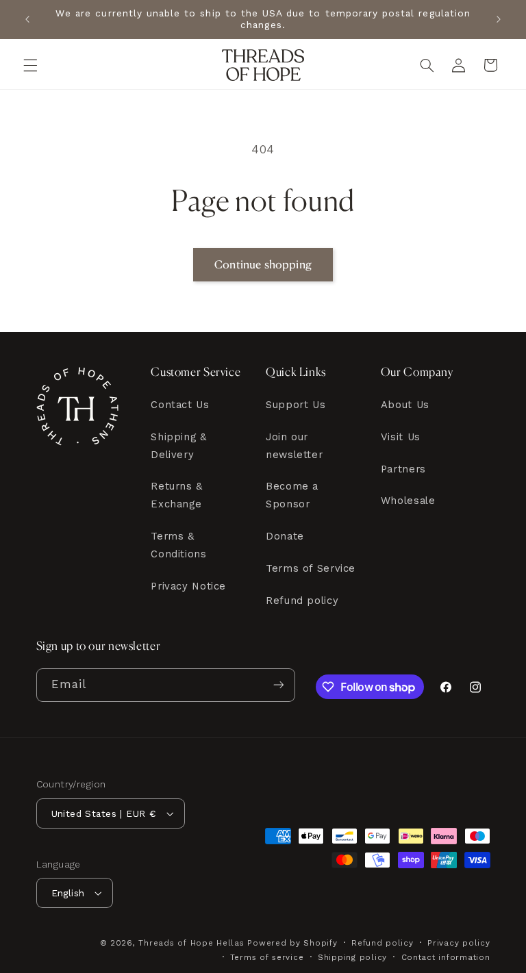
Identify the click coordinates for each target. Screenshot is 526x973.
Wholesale (408, 500)
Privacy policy (458, 943)
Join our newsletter (294, 446)
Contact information (445, 957)
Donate (285, 536)
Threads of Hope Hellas (191, 943)
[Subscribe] (278, 685)
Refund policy (302, 600)
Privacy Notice (188, 586)
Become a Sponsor (292, 495)
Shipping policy (352, 957)
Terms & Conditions (178, 545)
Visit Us (401, 437)
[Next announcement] (499, 19)
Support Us (295, 405)
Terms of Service (310, 568)
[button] (30, 65)
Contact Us (180, 405)
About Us (405, 405)
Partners (403, 469)
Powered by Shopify (292, 943)
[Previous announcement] (27, 19)
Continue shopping (263, 264)
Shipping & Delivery (178, 446)
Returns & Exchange (177, 495)
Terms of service (267, 957)
